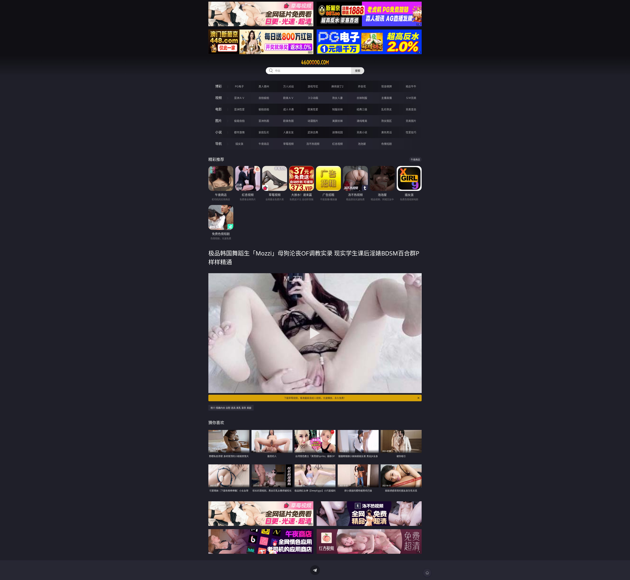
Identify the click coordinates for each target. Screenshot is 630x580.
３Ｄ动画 (313, 98)
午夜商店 (264, 144)
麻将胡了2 (337, 86)
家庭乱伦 (264, 132)
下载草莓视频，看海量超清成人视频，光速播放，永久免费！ (315, 397)
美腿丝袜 (337, 121)
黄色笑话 (386, 132)
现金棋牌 (386, 86)
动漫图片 (313, 121)
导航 (218, 144)
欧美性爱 (313, 109)
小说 (218, 132)
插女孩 (239, 144)
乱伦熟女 (386, 109)
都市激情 (239, 132)
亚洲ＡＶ (239, 98)
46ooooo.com (315, 62)
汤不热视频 (312, 144)
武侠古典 (313, 132)
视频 (218, 98)
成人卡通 (288, 109)
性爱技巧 (411, 132)
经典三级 (362, 109)
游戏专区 (313, 86)
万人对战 (288, 86)
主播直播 (386, 98)
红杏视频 (337, 144)
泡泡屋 (362, 144)
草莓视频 (288, 144)
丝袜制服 (362, 98)
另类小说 (362, 132)
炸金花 (362, 86)
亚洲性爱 (239, 109)
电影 (218, 109)
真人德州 (264, 86)
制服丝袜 (337, 109)
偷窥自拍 (239, 121)
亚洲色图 (264, 121)
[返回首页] (427, 573)
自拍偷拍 (264, 98)
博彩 (218, 86)
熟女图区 (386, 121)
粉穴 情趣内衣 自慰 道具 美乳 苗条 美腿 (231, 407)
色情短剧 (386, 144)
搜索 (357, 70)
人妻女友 (288, 132)
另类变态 (411, 109)
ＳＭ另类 (411, 98)
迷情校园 (337, 132)
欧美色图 (288, 121)
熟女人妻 (337, 98)
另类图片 (411, 121)
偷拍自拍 (264, 109)
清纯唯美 (362, 121)
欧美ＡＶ (288, 98)
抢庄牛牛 (411, 86)
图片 (218, 121)
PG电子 (239, 86)
